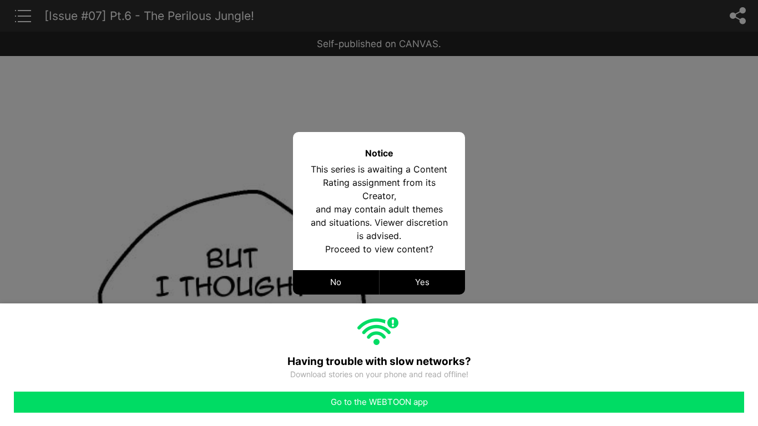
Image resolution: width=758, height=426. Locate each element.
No (335, 282)
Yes (422, 282)
